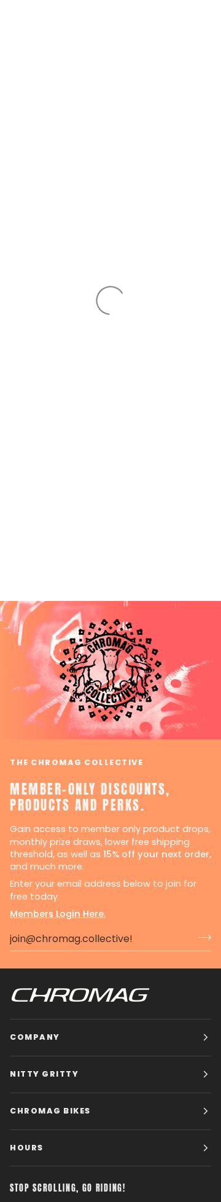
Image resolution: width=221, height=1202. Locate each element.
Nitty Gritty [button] (44, 1074)
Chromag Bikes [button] (50, 1111)
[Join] (201, 937)
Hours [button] (27, 1147)
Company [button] (35, 1037)
